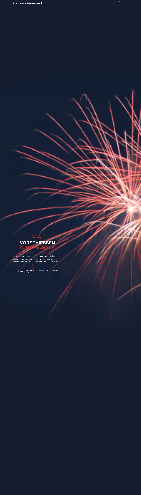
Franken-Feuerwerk (27, 3)
